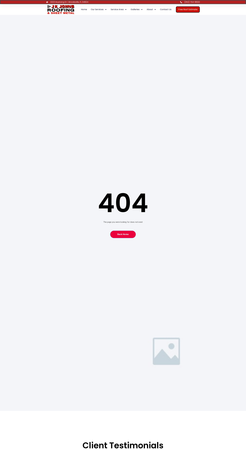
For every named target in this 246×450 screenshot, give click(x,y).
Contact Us (165, 9)
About (150, 9)
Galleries (135, 9)
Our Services (97, 9)
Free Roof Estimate (187, 9)
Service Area (117, 9)
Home (84, 9)
